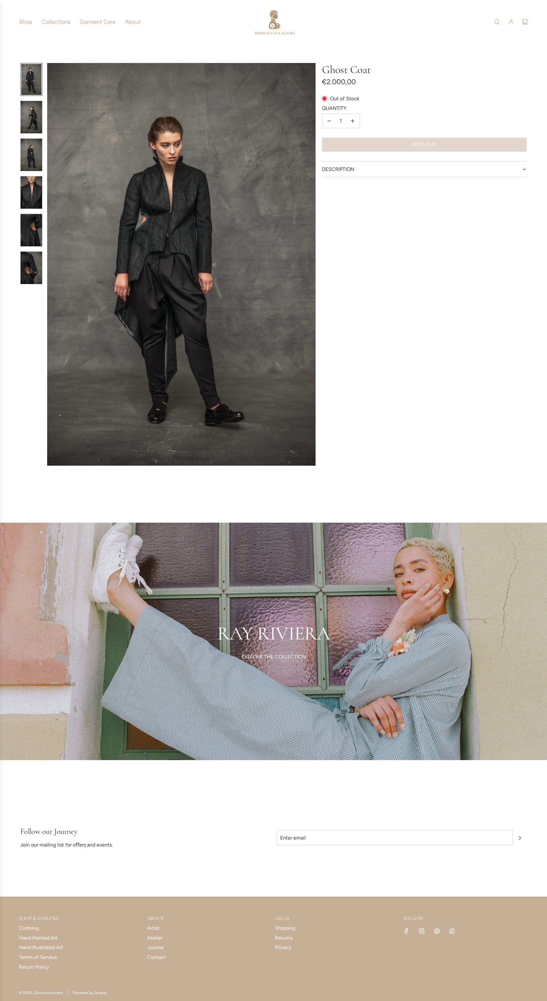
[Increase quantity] (353, 121)
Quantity (334, 108)
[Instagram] (422, 931)
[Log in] (511, 22)
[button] (52, 264)
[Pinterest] (437, 931)
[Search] (497, 22)
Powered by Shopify (90, 993)
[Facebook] (406, 931)
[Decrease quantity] (329, 121)
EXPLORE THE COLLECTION (274, 657)
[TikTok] (452, 931)
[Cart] (525, 22)
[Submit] (520, 838)
